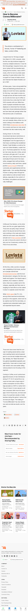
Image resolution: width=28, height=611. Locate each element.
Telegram (15, 609)
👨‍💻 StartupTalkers (8, 414)
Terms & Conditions (6, 584)
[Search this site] (22, 8)
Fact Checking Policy (6, 603)
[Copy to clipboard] (23, 425)
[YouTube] (12, 556)
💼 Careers (6, 417)
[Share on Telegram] (15, 425)
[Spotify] (14, 556)
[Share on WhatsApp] (4, 425)
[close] (26, 3)
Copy (21, 609)
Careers (3, 571)
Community (4, 576)
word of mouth (12, 166)
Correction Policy (5, 594)
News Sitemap (4, 605)
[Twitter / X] (2, 556)
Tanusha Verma (11, 19)
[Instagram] (9, 556)
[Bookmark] (25, 425)
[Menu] (25, 8)
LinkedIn (9, 609)
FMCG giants (10, 294)
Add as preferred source (18, 24)
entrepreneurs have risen (17, 125)
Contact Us (4, 568)
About (2, 566)
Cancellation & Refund (6, 592)
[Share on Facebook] (9, 425)
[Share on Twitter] (7, 425)
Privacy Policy (4, 582)
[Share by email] (20, 425)
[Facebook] (4, 556)
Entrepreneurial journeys (10, 274)
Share (25, 609)
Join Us (7, 24)
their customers (16, 238)
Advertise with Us (5, 573)
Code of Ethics (4, 600)
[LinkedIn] (7, 556)
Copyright (3, 587)
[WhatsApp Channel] (17, 556)
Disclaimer (3, 589)
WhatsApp (3, 609)
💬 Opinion (17, 414)
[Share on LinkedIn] (12, 425)
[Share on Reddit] (17, 425)
